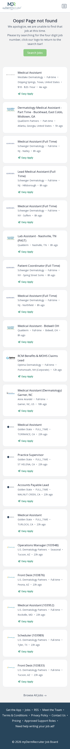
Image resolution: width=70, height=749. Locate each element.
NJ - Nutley (24, 151)
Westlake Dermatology (30, 77)
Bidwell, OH (51, 330)
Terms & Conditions (15, 715)
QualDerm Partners (28, 120)
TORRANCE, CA (26, 434)
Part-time (48, 120)
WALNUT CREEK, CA (29, 494)
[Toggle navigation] (64, 6)
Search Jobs (35, 53)
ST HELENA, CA (26, 464)
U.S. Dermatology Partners (32, 549)
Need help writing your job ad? (35, 726)
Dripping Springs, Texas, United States (39, 82)
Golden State (25, 429)
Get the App (13, 710)
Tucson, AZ (24, 554)
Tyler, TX (22, 644)
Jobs (27, 710)
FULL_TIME (42, 429)
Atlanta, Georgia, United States (35, 125)
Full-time (51, 77)
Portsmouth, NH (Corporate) (33, 369)
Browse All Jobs (33, 695)
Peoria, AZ (23, 584)
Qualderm (23, 245)
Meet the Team (52, 710)
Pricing (16, 721)
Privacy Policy (39, 715)
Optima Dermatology (29, 364)
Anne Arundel (25, 399)
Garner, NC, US (26, 404)
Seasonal (56, 549)
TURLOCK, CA (25, 524)
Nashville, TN (39, 245)
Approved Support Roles (40, 721)
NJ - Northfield (25, 305)
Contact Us (59, 715)
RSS (36, 710)
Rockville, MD (25, 614)
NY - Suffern (24, 215)
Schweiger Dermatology (31, 146)
